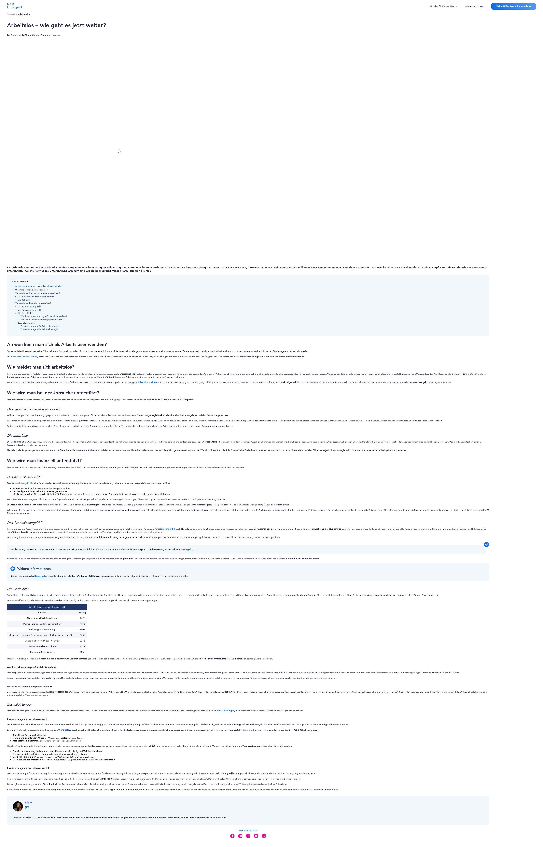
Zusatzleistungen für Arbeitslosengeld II (41, 329)
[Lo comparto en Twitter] (256, 838)
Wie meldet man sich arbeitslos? (31, 289)
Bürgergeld (40, 576)
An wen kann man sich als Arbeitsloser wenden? (39, 286)
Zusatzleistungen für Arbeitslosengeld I (41, 326)
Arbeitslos (25, 14)
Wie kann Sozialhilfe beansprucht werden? (42, 319)
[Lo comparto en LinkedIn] (240, 838)
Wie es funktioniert (474, 6)
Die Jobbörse (25, 299)
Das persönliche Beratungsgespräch (36, 296)
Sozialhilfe (12, 595)
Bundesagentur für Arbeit (24, 356)
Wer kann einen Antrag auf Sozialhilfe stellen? (44, 316)
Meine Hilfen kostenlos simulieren (513, 6)
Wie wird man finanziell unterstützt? (33, 303)
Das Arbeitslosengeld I (29, 306)
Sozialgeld (186, 549)
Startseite (12, 14)
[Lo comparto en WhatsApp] (264, 838)
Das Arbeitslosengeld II (29, 309)
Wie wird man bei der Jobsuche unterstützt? (37, 293)
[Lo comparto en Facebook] (232, 838)
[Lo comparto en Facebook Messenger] (248, 838)
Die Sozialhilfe (25, 313)
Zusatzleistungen (26, 322)
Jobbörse (16, 441)
